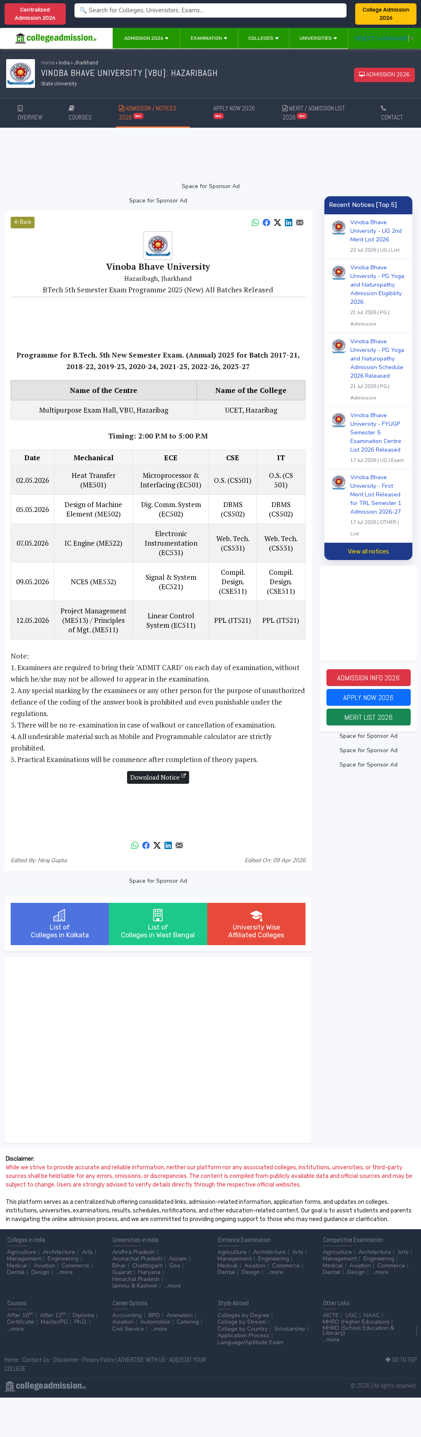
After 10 (20, 1315)
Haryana (149, 1272)
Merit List (368, 717)
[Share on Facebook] (266, 222)
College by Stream (241, 1322)
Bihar (119, 1265)
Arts (87, 1252)
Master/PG (54, 1322)
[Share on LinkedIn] (288, 222)
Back (25, 222)
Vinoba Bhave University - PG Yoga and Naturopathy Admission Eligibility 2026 (377, 295)
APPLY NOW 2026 (234, 111)
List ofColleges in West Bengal (158, 931)
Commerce (75, 1265)
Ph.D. (80, 1322)
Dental (16, 1272)
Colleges (261, 38)
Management (24, 1259)
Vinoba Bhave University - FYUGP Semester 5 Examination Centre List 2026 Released (377, 437)
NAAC (372, 1315)
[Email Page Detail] (299, 222)
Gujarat (122, 1272)
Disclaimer (65, 1360)
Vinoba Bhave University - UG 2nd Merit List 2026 (376, 235)
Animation (180, 1315)
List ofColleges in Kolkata (60, 931)
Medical (17, 1265)
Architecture (59, 1252)
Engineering (63, 1259)
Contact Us (35, 1360)
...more (64, 1272)
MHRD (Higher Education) (356, 1322)
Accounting (127, 1315)
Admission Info (368, 677)
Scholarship (289, 1329)
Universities (316, 38)
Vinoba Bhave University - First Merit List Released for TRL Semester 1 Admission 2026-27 (375, 505)
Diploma (83, 1315)
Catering (188, 1322)
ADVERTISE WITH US (141, 1360)
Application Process (243, 1335)
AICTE (331, 1315)
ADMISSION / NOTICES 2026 (147, 113)
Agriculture (21, 1252)
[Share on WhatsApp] (255, 222)
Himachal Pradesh (136, 1279)
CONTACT (392, 117)
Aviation (44, 1265)
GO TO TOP (404, 1360)
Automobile (155, 1322)
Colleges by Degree (243, 1315)
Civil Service (128, 1329)
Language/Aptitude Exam (250, 1342)
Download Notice (155, 777)
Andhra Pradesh (133, 1252)
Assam (178, 1259)
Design (40, 1272)
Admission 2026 (144, 38)
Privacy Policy (98, 1360)
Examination (207, 38)
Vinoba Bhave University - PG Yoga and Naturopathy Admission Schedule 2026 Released (377, 369)
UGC (351, 1315)
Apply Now (368, 697)
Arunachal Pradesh (137, 1259)
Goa (174, 1265)
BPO (154, 1315)
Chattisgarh (147, 1265)
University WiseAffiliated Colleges (256, 931)
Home (48, 63)
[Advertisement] (211, 154)
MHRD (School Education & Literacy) (358, 1330)
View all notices (368, 551)
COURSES (80, 117)
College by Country (242, 1329)
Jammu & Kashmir (134, 1286)
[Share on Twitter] (277, 222)
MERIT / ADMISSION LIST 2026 (313, 113)
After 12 (53, 1315)
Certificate (20, 1322)
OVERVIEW (30, 117)
